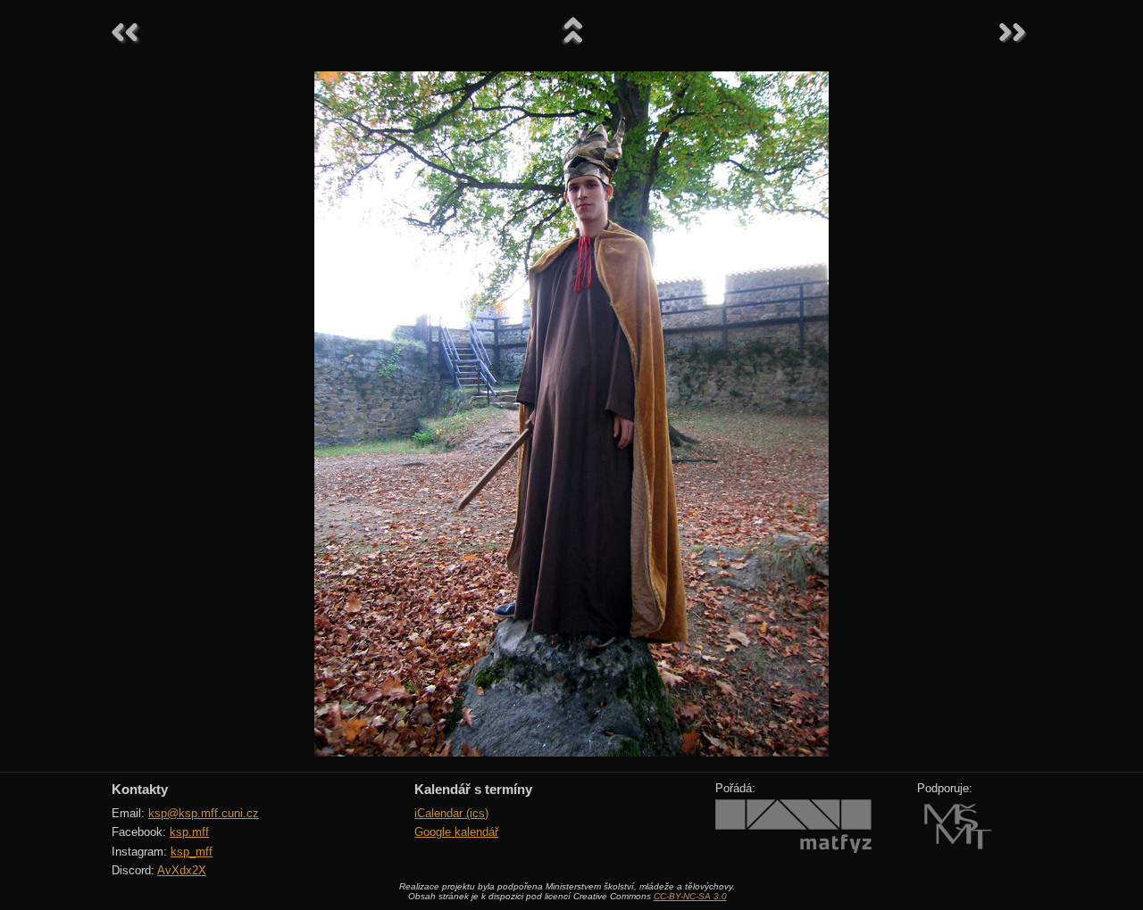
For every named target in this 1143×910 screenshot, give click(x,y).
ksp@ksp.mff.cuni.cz (203, 813)
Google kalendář (456, 832)
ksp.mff (189, 832)
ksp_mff (192, 851)
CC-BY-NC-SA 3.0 (690, 896)
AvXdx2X (181, 870)
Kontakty (140, 789)
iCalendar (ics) (451, 813)
